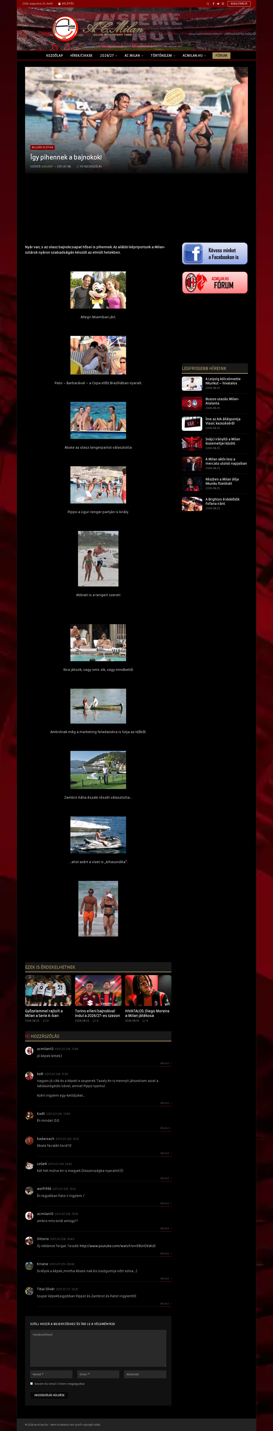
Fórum (221, 55)
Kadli (41, 1114)
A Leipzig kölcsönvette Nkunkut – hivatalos (223, 381)
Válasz (165, 1063)
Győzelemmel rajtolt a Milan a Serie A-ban (44, 1013)
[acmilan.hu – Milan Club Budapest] (96, 28)
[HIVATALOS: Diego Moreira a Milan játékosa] (148, 990)
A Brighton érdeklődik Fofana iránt (222, 501)
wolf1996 (44, 1189)
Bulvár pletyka (42, 147)
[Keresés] (208, 3)
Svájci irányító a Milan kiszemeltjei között (223, 441)
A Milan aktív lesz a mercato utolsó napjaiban (226, 461)
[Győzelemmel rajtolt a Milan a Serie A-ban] (48, 990)
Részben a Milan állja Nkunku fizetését (222, 481)
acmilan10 (45, 1049)
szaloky (47, 166)
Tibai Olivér (46, 1289)
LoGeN (42, 1164)
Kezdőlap (54, 55)
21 (47, 1020)
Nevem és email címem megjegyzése (60, 1383)
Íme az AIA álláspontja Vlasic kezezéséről (223, 421)
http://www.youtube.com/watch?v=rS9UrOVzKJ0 (118, 1246)
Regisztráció (239, 3)
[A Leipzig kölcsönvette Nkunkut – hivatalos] (192, 384)
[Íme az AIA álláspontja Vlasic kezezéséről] (192, 424)
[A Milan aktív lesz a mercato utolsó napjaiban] (192, 464)
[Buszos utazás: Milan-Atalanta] (192, 404)
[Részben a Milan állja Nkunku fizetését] (192, 484)
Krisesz (42, 1264)
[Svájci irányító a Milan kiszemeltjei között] (192, 444)
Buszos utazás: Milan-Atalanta (222, 401)
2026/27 (107, 55)
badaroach (45, 1139)
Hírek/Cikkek (81, 55)
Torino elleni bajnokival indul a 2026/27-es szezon (97, 1013)
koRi (40, 1074)
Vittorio (43, 1239)
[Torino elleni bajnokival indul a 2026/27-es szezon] (98, 990)
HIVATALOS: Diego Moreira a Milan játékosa (147, 1013)
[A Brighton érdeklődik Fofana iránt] (192, 504)
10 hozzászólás (91, 166)
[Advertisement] (98, 213)
